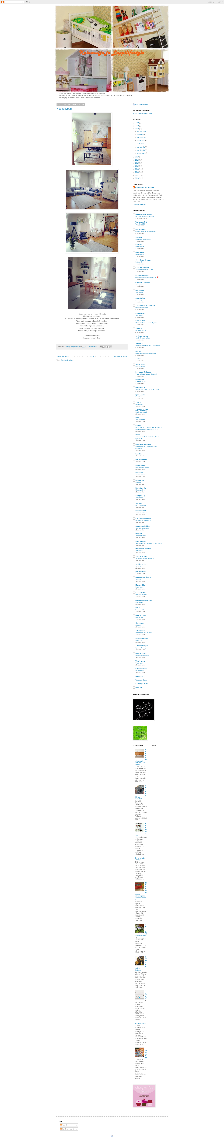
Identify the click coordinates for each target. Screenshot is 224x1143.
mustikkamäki (140, 465)
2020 (137, 123)
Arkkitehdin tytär (141, 646)
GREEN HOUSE (141, 669)
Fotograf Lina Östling (143, 577)
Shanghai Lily (140, 496)
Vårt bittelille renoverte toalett (144, 269)
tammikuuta (141, 153)
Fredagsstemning (140, 594)
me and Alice (140, 298)
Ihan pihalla (138, 315)
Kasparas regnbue (142, 267)
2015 (137, 163)
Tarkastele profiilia (139, 205)
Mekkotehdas (140, 290)
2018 (137, 129)
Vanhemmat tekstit (120, 356)
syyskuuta (140, 135)
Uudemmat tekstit (63, 356)
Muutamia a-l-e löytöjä (142, 467)
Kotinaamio (138, 262)
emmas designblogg (142, 526)
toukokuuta (141, 147)
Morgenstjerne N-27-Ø (143, 214)
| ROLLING (139, 551)
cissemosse (140, 623)
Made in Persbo (141, 653)
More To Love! (140, 615)
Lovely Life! (139, 640)
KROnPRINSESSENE (143, 518)
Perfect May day (140, 505)
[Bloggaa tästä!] (103, 347)
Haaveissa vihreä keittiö (142, 239)
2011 (137, 175)
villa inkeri (139, 503)
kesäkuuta (141, 140)
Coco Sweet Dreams (143, 260)
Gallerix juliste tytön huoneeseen (145, 231)
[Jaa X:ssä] (105, 347)
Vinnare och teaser (141, 610)
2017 (137, 157)
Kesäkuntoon (139, 254)
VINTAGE (138, 328)
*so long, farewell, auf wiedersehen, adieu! (148, 543)
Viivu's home (140, 661)
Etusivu (91, 356)
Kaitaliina (138, 454)
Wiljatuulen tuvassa (142, 283)
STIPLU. (138, 402)
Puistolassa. (140, 380)
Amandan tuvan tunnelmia (145, 305)
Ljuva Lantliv (140, 395)
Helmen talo (139, 480)
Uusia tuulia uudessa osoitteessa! (146, 374)
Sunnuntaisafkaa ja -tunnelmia (144, 558)
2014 (137, 166)
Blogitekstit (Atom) (67, 360)
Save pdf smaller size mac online (145, 353)
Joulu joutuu (139, 285)
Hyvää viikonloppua (141, 648)
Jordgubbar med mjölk (143, 600)
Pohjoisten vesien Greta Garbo (145, 216)
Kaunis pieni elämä (142, 275)
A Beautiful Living (141, 638)
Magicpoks (139, 687)
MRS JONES (140, 387)
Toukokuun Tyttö (141, 222)
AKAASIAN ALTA (141, 410)
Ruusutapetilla (140, 488)
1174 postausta (140, 419)
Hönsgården (139, 602)
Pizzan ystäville (140, 490)
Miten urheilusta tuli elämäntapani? (146, 323)
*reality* (146, 995)
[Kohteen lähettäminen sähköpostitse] (101, 347)
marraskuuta (141, 131)
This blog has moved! (142, 528)
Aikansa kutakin (140, 475)
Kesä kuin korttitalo (141, 412)
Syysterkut (146, 1053)
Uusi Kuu (138, 237)
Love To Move (140, 321)
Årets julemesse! (140, 535)
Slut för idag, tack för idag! (143, 632)
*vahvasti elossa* (141, 1023)
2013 (137, 169)
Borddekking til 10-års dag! (143, 520)
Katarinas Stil (140, 592)
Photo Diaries (140, 313)
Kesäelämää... (139, 404)
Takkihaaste (139, 292)
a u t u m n (138, 300)
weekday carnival (141, 336)
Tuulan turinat (140, 364)
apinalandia (139, 252)
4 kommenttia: (92, 346)
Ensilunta (138, 245)
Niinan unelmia (140, 229)
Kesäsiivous (64, 108)
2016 (137, 160)
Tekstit (64, 1125)
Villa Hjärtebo (140, 631)
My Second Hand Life (143, 549)
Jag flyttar (138, 579)
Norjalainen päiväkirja (143, 444)
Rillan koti (139, 473)
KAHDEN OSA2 (140, 381)
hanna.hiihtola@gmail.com (142, 113)
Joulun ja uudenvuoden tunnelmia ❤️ (147, 277)
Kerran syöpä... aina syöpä (140, 859)
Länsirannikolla (140, 366)
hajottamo (139, 676)
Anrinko (138, 359)
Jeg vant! (138, 625)
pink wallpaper (140, 572)
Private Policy (139, 670)
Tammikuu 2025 (140, 224)
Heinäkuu (138, 482)
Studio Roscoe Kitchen (142, 338)
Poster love (139, 587)
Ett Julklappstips (140, 330)
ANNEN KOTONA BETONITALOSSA (147, 389)
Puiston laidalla (141, 511)
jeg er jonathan (140, 541)
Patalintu (138, 425)
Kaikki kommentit (68, 1129)
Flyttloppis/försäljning (142, 655)
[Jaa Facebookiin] (108, 347)
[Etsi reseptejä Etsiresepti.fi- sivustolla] (141, 104)
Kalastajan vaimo (141, 684)
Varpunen (138, 344)
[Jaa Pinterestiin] (110, 347)
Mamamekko (140, 585)
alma (137, 418)
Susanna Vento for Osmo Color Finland (147, 345)
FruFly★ (138, 351)
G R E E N (138, 566)
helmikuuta (141, 150)
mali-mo (138, 435)
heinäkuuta (141, 138)
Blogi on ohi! (139, 617)
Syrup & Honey (141, 556)
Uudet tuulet (139, 663)
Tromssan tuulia (141, 680)
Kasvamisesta (139, 246)
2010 (137, 178)
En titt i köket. (139, 397)
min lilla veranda (141, 460)
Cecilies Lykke (140, 564)
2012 (137, 172)
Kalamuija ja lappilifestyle (144, 187)
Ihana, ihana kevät (141, 513)
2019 (137, 126)
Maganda (138, 534)
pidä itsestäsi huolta (141, 307)
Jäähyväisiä (139, 497)
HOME (137, 608)
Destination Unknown (143, 372)
